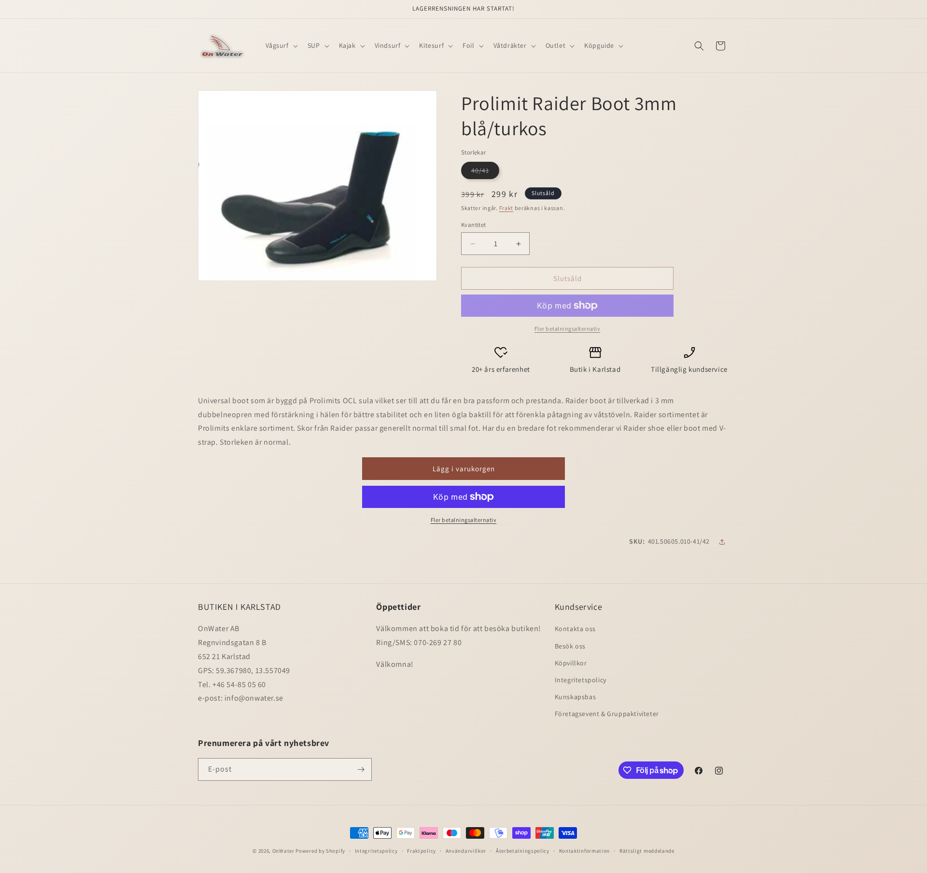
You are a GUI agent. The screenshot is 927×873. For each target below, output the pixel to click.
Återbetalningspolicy (522, 850)
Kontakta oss (575, 628)
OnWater (283, 850)
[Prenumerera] (360, 769)
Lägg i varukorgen (464, 468)
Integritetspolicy (580, 680)
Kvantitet (473, 225)
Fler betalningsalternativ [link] (567, 328)
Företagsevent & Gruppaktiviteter (607, 713)
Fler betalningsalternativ (464, 519)
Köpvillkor (571, 663)
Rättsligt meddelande (646, 850)
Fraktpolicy (421, 850)
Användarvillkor (466, 850)
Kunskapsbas (575, 696)
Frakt (506, 207)
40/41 (485, 172)
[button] (281, 45)
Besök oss (570, 646)
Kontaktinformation (584, 850)
